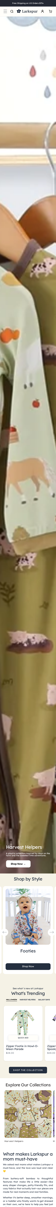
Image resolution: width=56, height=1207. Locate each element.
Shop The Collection (28, 1070)
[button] (5, 11)
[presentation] (4, 932)
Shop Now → (18, 863)
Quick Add (23, 1038)
